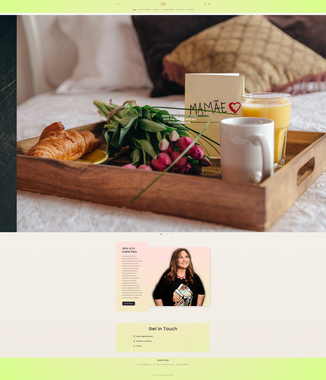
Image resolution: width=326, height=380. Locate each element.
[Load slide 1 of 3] (158, 234)
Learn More (129, 303)
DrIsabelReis (160, 375)
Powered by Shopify (168, 375)
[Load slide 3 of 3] (163, 234)
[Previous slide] (154, 234)
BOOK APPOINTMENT (179, 131)
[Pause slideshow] (172, 234)
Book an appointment (144, 364)
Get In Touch (157, 364)
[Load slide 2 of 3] (161, 234)
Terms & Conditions (182, 364)
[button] (118, 4)
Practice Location (168, 364)
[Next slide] (167, 234)
